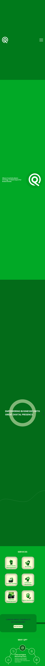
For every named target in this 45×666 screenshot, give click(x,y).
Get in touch (18, 626)
